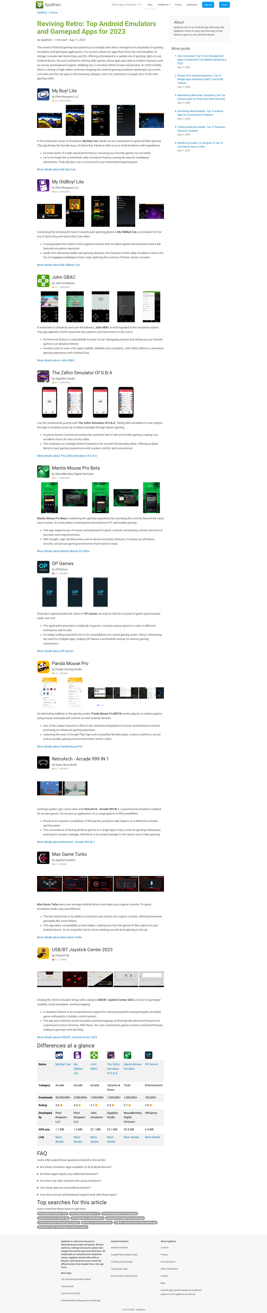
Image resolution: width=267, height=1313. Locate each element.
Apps (150, 4)
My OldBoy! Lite (68, 181)
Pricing (178, 4)
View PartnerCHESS (70, 1293)
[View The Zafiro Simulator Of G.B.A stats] (43, 376)
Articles (164, 1276)
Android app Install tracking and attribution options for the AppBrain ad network (181, 1292)
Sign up (208, 4)
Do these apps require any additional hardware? (69, 1174)
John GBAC (64, 277)
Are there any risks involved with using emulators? (70, 1180)
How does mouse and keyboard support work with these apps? (78, 1194)
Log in (224, 4)
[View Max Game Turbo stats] (43, 857)
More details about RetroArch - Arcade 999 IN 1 (66, 842)
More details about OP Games (55, 651)
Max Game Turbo (69, 854)
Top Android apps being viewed (76, 1279)
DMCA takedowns (169, 1269)
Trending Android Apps (122, 1261)
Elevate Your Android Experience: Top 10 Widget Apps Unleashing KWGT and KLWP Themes (200, 79)
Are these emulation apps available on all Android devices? (76, 1167)
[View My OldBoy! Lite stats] (43, 185)
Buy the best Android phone (124, 1276)
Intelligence (163, 4)
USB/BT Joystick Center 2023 (82, 949)
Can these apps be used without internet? (65, 1187)
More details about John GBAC (56, 360)
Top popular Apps (119, 1269)
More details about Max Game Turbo (59, 937)
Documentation (168, 1261)
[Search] (139, 4)
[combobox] (124, 4)
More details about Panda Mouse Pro (60, 746)
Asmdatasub (67, 1286)
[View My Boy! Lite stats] (43, 94)
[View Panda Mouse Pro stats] (43, 666)
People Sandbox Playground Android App (80, 1300)
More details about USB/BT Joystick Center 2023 (67, 1037)
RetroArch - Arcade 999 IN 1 (80, 759)
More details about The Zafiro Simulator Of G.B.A (67, 455)
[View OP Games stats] (43, 566)
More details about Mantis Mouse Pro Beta (63, 551)
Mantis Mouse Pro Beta (76, 468)
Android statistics (119, 1247)
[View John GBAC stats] (43, 280)
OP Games (63, 563)
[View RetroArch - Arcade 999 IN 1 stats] (43, 762)
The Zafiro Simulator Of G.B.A (82, 372)
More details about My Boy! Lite (56, 169)
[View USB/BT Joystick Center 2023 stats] (43, 953)
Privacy (164, 1254)
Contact (164, 1247)
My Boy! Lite (64, 90)
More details (131, 1137)
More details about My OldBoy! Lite (58, 264)
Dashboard (191, 4)
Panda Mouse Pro (70, 663)
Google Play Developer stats (124, 1254)
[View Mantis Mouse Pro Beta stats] (43, 471)
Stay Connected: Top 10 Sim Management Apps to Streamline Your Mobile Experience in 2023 (202, 60)
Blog (163, 1283)
